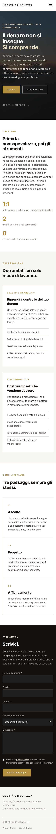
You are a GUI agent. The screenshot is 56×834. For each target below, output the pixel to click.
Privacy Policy (9, 828)
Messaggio (9, 730)
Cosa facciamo (35, 89)
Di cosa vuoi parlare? (13, 716)
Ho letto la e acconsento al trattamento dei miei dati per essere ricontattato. (29, 761)
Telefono (7, 701)
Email (6, 687)
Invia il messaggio (17, 772)
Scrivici (11, 89)
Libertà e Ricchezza (18, 5)
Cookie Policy (25, 828)
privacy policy (22, 759)
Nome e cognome (12, 673)
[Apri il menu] (50, 5)
